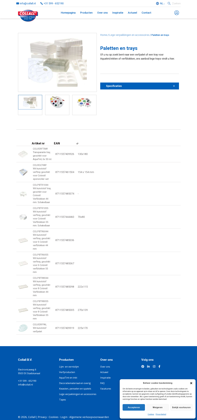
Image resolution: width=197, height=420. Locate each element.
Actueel (132, 12)
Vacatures (105, 388)
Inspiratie (117, 12)
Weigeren (158, 407)
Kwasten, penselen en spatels (75, 388)
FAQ (102, 383)
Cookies (151, 414)
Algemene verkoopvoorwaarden (89, 417)
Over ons (102, 12)
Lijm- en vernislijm (69, 366)
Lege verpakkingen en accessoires (129, 34)
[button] (191, 383)
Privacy (42, 417)
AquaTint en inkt (68, 377)
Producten (86, 12)
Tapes (62, 399)
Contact (146, 12)
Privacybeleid (161, 414)
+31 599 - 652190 (54, 3)
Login (63, 417)
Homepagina (68, 12)
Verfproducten (67, 372)
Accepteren (134, 407)
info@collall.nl (28, 3)
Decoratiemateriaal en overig (75, 383)
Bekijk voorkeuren (181, 407)
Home (103, 34)
